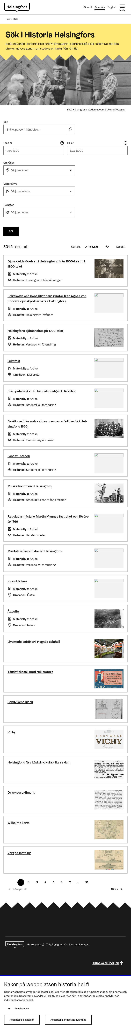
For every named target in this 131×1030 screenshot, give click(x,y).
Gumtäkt (14, 361)
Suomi (88, 7)
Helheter (8, 205)
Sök (5, 122)
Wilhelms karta (19, 822)
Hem (7, 19)
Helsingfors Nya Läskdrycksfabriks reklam (39, 762)
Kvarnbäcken (17, 581)
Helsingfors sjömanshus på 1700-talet (35, 330)
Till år (70, 143)
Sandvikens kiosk (20, 702)
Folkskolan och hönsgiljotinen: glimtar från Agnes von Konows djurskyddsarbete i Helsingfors (47, 298)
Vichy (12, 732)
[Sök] (70, 129)
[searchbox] (35, 129)
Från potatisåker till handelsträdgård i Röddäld (42, 391)
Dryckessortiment (21, 792)
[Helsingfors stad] (14, 944)
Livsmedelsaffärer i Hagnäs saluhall (34, 641)
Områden (8, 162)
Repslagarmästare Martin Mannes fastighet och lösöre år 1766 (48, 519)
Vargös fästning (19, 853)
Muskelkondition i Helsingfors (30, 486)
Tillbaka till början (105, 963)
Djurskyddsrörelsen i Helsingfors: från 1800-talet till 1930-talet (46, 264)
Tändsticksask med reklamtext (30, 672)
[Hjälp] (62, 143)
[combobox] (39, 170)
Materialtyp (10, 184)
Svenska (99, 7)
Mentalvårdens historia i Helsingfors (35, 551)
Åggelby (14, 611)
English (111, 7)
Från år (7, 143)
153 (86, 882)
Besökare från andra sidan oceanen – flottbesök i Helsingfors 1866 (47, 424)
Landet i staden (19, 456)
